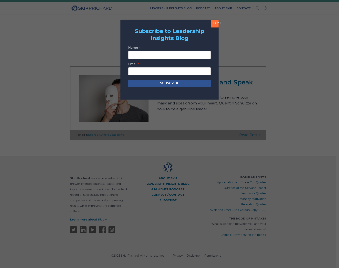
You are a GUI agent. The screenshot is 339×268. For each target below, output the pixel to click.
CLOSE (215, 23)
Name (134, 47)
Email (133, 64)
